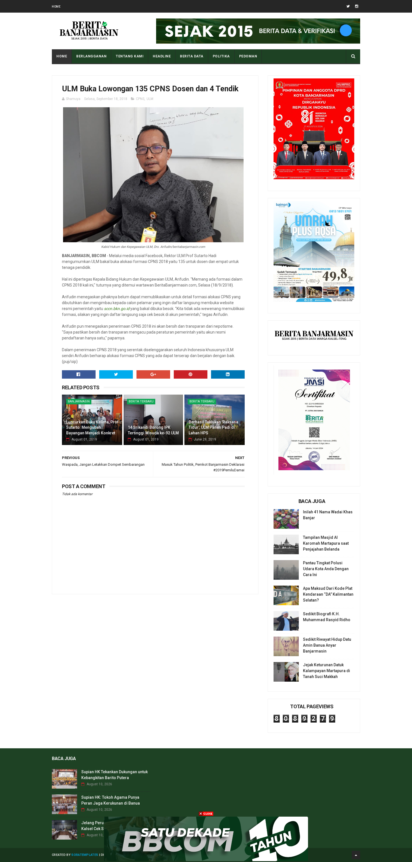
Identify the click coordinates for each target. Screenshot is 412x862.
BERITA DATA (191, 56)
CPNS (140, 99)
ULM (150, 99)
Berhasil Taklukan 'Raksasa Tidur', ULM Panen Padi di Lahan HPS (213, 427)
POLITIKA (221, 56)
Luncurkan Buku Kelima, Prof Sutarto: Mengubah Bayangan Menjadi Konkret (92, 427)
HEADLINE (162, 56)
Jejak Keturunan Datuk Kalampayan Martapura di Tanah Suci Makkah (326, 671)
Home (56, 6)
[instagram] (356, 6)
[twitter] (348, 6)
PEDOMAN (248, 56)
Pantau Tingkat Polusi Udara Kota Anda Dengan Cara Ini (326, 569)
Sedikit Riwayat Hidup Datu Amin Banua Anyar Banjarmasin (327, 645)
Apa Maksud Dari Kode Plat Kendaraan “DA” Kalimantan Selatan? (328, 594)
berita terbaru (141, 401)
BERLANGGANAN (91, 56)
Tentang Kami (129, 56)
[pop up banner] (206, 860)
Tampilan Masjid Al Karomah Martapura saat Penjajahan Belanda (326, 543)
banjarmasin (79, 401)
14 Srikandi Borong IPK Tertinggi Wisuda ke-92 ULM (153, 430)
